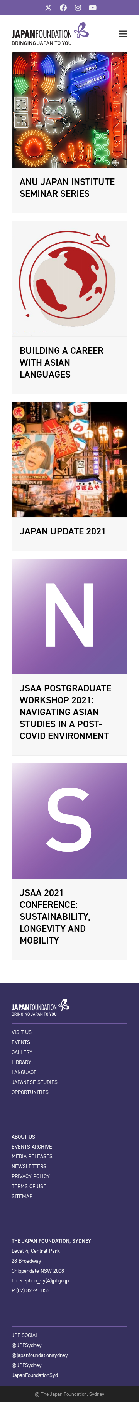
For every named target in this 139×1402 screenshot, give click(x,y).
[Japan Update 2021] (69, 459)
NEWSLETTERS (29, 1166)
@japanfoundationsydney (40, 1355)
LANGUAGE (24, 1072)
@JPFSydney (27, 1345)
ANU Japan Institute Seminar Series (67, 187)
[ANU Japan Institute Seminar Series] (69, 109)
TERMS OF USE (29, 1186)
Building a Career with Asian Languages (61, 362)
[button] (123, 34)
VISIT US (22, 1032)
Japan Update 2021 (63, 531)
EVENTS (21, 1042)
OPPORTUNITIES (30, 1092)
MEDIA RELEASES (32, 1156)
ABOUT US (23, 1137)
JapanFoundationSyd (35, 1375)
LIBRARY (21, 1062)
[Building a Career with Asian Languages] (69, 278)
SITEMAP (22, 1196)
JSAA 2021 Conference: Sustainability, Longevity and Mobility (55, 916)
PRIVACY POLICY (31, 1176)
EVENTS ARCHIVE (32, 1147)
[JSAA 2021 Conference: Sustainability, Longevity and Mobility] (69, 820)
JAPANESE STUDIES (35, 1082)
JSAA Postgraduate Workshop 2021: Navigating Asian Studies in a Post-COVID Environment (65, 712)
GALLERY (22, 1052)
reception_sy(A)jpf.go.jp (42, 1280)
